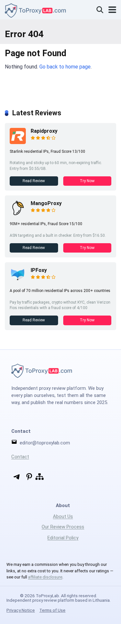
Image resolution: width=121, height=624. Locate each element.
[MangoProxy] (18, 215)
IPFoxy (39, 270)
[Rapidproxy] (18, 142)
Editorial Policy (62, 538)
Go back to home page (65, 67)
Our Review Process (63, 527)
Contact (20, 457)
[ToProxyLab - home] (35, 10)
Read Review (34, 181)
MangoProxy (46, 203)
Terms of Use (52, 610)
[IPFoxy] (18, 281)
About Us (63, 516)
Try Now (87, 181)
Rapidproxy (44, 131)
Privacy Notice (20, 610)
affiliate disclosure (45, 577)
